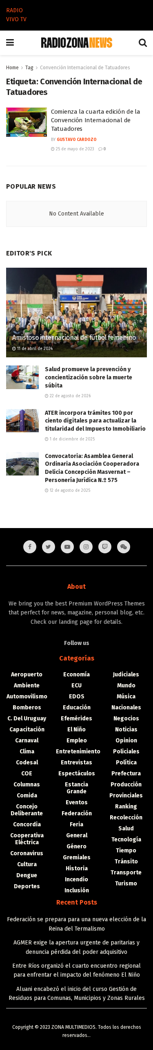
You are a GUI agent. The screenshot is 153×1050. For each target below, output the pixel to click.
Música (126, 696)
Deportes (27, 886)
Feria (76, 824)
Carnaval (26, 740)
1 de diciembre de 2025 (72, 439)
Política (126, 762)
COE (26, 773)
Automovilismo (27, 696)
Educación (77, 707)
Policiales (126, 751)
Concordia (27, 824)
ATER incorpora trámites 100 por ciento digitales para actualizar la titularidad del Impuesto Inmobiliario (95, 420)
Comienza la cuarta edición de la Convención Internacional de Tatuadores (95, 120)
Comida (27, 795)
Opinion (126, 740)
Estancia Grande (76, 788)
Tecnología (126, 839)
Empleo (77, 740)
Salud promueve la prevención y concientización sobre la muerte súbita (88, 377)
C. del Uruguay (26, 718)
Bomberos (27, 707)
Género (76, 846)
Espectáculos (76, 773)
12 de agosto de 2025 (69, 490)
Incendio (76, 879)
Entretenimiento (78, 751)
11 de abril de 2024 (34, 348)
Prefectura (126, 773)
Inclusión (76, 890)
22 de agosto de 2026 (70, 396)
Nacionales (126, 707)
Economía (76, 674)
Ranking (126, 806)
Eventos (77, 802)
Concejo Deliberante (27, 810)
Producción (126, 784)
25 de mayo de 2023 (74, 149)
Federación (77, 813)
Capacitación (26, 729)
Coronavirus (26, 853)
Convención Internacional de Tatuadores (85, 67)
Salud (126, 828)
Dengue (26, 875)
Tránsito (126, 861)
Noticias (126, 729)
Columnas (26, 784)
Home (12, 67)
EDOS (76, 696)
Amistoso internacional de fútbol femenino (74, 337)
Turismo (126, 883)
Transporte (126, 872)
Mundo (126, 685)
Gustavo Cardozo (77, 139)
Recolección (126, 817)
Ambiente (27, 685)
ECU (76, 685)
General (76, 835)
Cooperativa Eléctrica (27, 839)
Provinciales (126, 795)
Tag (29, 67)
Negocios (126, 718)
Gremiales (77, 857)
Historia (77, 868)
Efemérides (76, 718)
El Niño (76, 729)
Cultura (27, 864)
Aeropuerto (26, 674)
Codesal (27, 762)
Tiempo (126, 850)
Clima (27, 751)
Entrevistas (76, 762)
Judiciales (126, 674)
